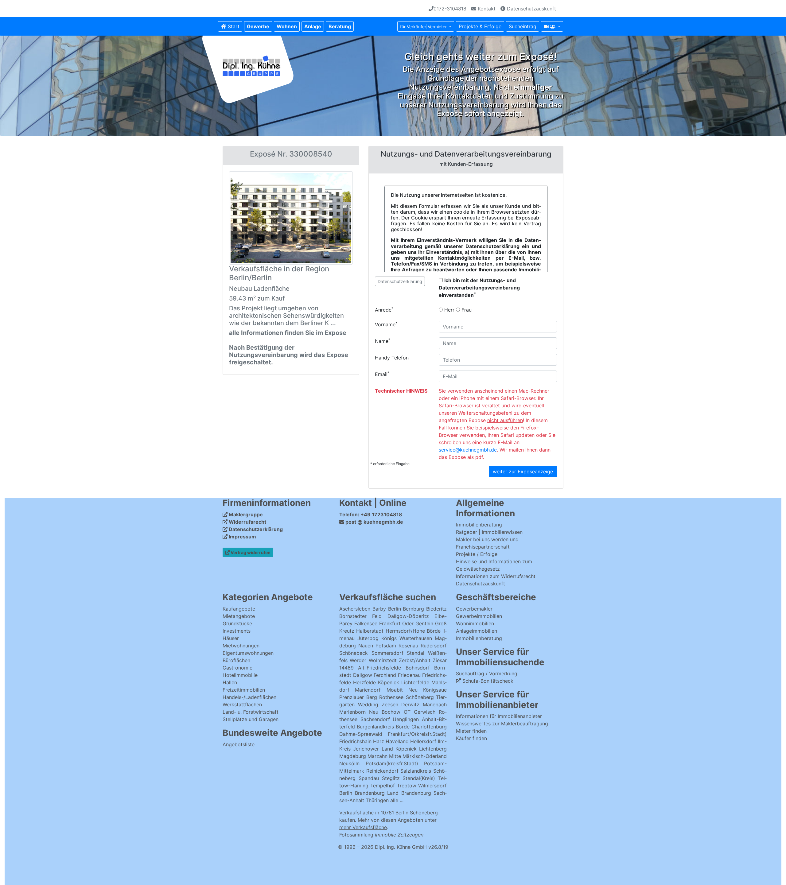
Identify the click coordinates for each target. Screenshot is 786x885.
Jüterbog (368, 638)
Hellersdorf (423, 741)
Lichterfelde (415, 682)
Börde (403, 727)
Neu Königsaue (427, 690)
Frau (466, 310)
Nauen (365, 645)
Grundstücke (237, 623)
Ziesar (440, 660)
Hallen (230, 682)
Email (382, 374)
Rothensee (391, 697)
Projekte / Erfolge (476, 554)
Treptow (406, 785)
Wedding (368, 704)
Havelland (397, 741)
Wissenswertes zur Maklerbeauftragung (502, 723)
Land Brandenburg (409, 793)
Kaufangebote (239, 609)
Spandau (369, 778)
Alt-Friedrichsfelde (379, 668)
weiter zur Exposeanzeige (523, 471)
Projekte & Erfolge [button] (480, 26)
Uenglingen (406, 719)
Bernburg (413, 609)
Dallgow (362, 675)
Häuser (231, 638)
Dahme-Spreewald (360, 734)
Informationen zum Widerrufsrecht (495, 576)
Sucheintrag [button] (522, 26)
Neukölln (349, 763)
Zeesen (390, 704)
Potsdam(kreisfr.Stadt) (392, 763)
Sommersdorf (387, 653)
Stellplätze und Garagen (250, 719)
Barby (379, 609)
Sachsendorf (375, 719)
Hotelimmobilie (240, 675)
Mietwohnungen (241, 645)
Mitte (395, 756)
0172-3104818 (450, 9)
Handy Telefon (392, 358)
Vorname (386, 324)
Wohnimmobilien (475, 623)
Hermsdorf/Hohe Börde (413, 631)
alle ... (396, 800)
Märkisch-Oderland (425, 756)
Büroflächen (236, 660)
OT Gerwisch (419, 712)
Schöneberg (420, 697)
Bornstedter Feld (360, 616)
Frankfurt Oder (396, 623)
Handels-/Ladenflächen (249, 697)
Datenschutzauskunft (530, 9)
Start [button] (232, 26)
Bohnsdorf (418, 668)
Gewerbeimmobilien (479, 616)
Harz (378, 741)
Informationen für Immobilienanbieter (499, 716)
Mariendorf (368, 690)
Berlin (394, 609)
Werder (358, 660)
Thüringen (377, 800)
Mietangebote (239, 616)
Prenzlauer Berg (358, 697)
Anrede (384, 309)
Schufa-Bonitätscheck (487, 681)
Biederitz (436, 609)
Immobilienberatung (479, 525)
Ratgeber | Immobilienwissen (489, 532)
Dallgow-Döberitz (408, 616)
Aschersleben (354, 609)
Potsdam (385, 645)
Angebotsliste (239, 744)
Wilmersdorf (432, 785)
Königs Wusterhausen (406, 638)
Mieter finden (471, 731)
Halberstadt (370, 631)
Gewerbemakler (474, 609)
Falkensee (365, 623)
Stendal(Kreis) (419, 778)
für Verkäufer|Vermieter (424, 26)
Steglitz (391, 778)
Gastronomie (237, 668)
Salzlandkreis (415, 771)
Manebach (435, 704)
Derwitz (410, 704)
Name (382, 340)
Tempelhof (382, 785)
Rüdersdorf (434, 645)
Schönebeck (353, 653)
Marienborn (352, 712)
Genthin (424, 623)
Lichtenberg (433, 749)
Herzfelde (364, 682)
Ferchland (385, 675)
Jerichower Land (373, 749)
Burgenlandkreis (375, 727)
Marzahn (377, 756)
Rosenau (408, 645)
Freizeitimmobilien (244, 690)
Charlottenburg (429, 727)
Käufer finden (471, 738)
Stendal (415, 653)
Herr (448, 310)
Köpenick (388, 682)
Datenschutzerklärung (400, 281)
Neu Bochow (384, 712)
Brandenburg (370, 793)
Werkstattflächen (242, 704)
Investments (237, 631)
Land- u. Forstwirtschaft (250, 712)
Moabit (395, 690)
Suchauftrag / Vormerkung (486, 673)
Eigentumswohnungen (248, 653)
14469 (346, 668)
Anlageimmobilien (476, 631)
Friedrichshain (355, 741)
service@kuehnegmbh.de (468, 450)
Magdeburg (352, 756)
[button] (258, 26)
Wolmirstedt (383, 660)
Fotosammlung (381, 835)
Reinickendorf (382, 771)
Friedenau (409, 675)
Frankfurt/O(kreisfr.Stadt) (417, 734)
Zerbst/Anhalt (414, 660)
